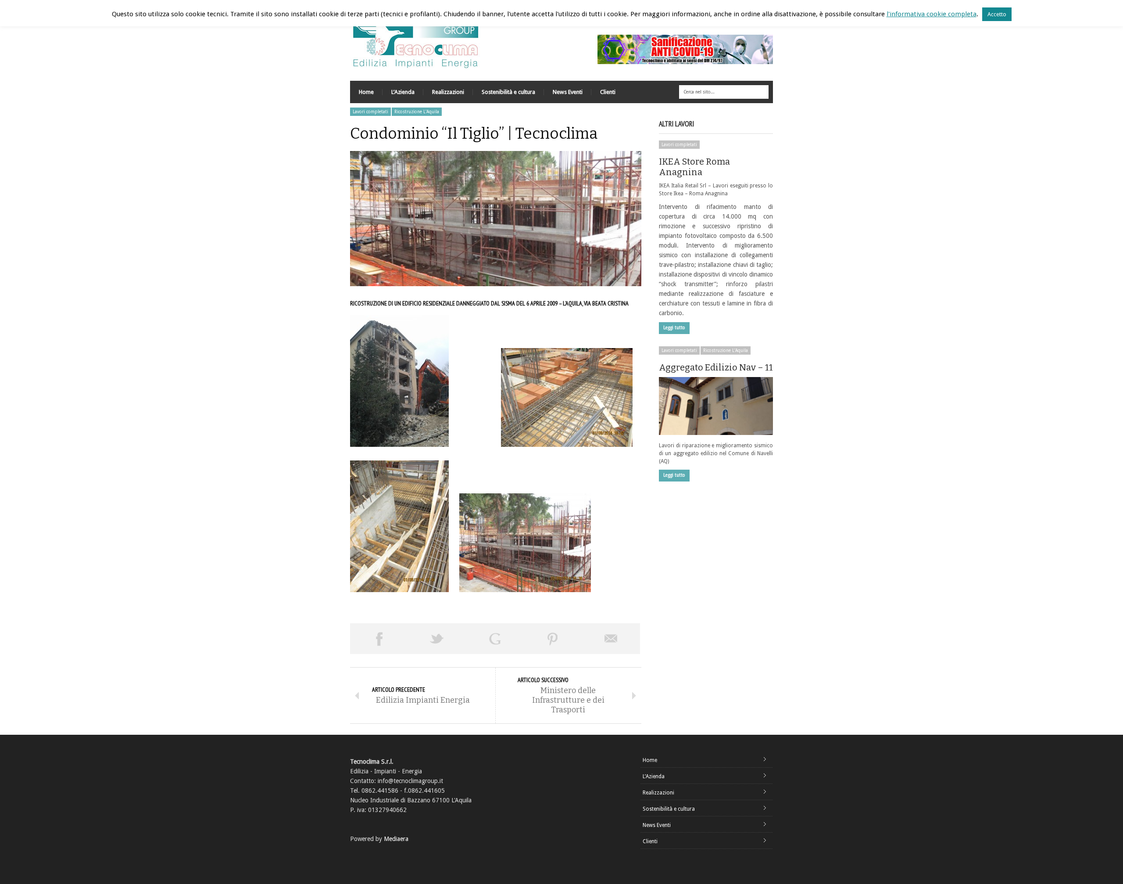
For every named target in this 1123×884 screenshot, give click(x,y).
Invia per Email (611, 638)
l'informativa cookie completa (931, 14)
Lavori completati (370, 111)
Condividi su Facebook (379, 638)
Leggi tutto (674, 327)
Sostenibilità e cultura (508, 92)
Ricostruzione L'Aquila (416, 111)
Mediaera (396, 838)
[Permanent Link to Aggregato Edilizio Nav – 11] (716, 406)
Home (366, 92)
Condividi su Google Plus (495, 638)
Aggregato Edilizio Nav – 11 (716, 367)
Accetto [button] (996, 14)
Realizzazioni (448, 92)
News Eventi (568, 92)
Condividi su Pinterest (553, 638)
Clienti (607, 92)
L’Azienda (403, 92)
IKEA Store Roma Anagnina (694, 166)
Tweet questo (437, 638)
